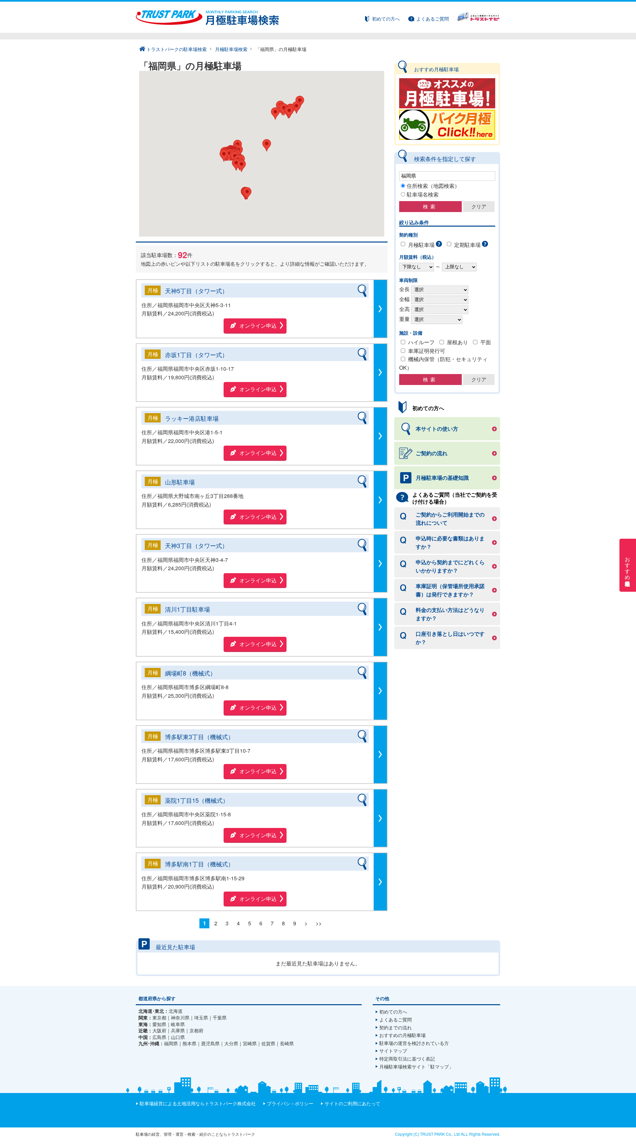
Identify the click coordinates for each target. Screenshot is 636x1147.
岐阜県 (178, 1024)
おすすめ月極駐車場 (628, 565)
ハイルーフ (421, 342)
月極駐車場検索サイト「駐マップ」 (416, 1066)
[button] (241, 166)
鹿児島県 (210, 1043)
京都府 (196, 1030)
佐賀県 (268, 1043)
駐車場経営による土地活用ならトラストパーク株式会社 (198, 1103)
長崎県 (287, 1043)
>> (319, 923)
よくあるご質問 (432, 18)
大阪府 (159, 1030)
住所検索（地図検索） (433, 186)
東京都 (159, 1017)
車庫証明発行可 (426, 351)
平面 (485, 342)
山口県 (178, 1037)
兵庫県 (178, 1030)
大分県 (231, 1043)
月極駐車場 (421, 244)
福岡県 (171, 1043)
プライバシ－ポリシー (290, 1103)
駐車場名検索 (423, 194)
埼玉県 (201, 1017)
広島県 (159, 1037)
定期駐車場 (467, 244)
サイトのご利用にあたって (352, 1103)
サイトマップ (393, 1050)
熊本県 (189, 1043)
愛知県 (159, 1024)
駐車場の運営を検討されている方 (414, 1043)
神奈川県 (180, 1017)
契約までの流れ (395, 1027)
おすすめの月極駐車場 (402, 1035)
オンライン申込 (258, 325)
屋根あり (457, 342)
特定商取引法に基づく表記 (407, 1058)
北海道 (176, 1011)
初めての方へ (386, 18)
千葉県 (220, 1017)
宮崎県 (250, 1043)
